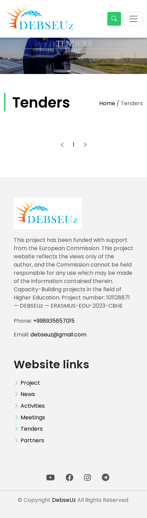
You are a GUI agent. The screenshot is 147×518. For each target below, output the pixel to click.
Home (107, 103)
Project (30, 383)
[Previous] (62, 145)
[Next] (85, 145)
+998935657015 (54, 321)
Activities (33, 406)
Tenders (32, 429)
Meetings (33, 417)
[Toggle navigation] (133, 19)
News (28, 394)
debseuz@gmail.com (58, 334)
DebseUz (64, 500)
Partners (32, 440)
